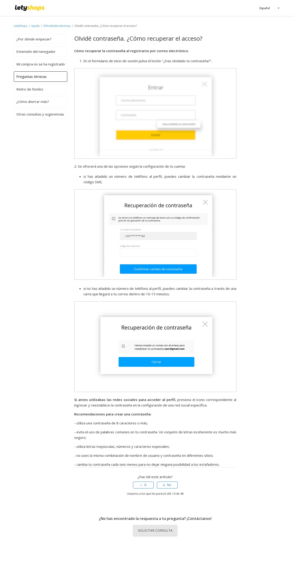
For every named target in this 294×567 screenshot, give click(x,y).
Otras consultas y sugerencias (40, 114)
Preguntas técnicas (31, 76)
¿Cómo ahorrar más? (32, 101)
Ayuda (35, 26)
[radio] (143, 485)
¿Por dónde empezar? (33, 39)
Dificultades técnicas (57, 26)
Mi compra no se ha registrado (40, 64)
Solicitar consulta (155, 530)
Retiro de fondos (29, 89)
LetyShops (20, 26)
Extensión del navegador (36, 51)
